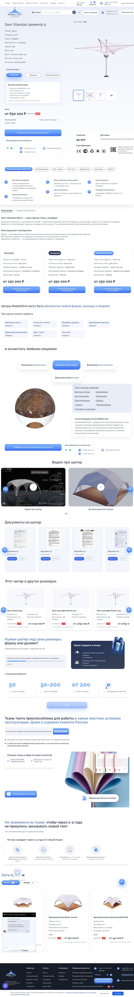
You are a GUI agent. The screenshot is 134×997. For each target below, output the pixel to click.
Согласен (118, 993)
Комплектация (42, 169)
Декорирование (103, 405)
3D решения (30, 986)
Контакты (61, 3)
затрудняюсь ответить (116, 691)
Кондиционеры (82, 396)
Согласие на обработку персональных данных (87, 986)
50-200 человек (50, 691)
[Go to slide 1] (66, 513)
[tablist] (18, 210)
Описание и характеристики (18, 169)
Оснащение (47, 979)
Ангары (29, 883)
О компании (44, 3)
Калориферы (102, 392)
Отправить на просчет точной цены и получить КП (33, 447)
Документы (85, 169)
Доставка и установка (85, 409)
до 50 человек (18, 691)
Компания (61, 972)
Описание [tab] (7, 210)
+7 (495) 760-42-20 (30, 152)
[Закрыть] (33, 914)
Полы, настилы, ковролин (86, 387)
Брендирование (82, 400)
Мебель (99, 400)
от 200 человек (82, 691)
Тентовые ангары (48, 976)
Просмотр (12, 558)
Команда (53, 3)
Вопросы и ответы (32, 3)
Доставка (99, 169)
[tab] (33, 365)
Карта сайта (47, 986)
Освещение (101, 396)
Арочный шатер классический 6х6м (110, 917)
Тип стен (71, 169)
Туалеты (78, 405)
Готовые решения (17, 3)
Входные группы (82, 392)
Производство (63, 979)
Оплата (111, 169)
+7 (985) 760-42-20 (30, 148)
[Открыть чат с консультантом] (5, 986)
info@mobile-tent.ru (53, 148)
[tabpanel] (67, 228)
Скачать (22, 558)
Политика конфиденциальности (82, 972)
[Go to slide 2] (68, 513)
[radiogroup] (67, 687)
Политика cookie (77, 983)
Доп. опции (58, 169)
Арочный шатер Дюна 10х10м (63, 917)
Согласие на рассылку (79, 979)
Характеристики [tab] (26, 210)
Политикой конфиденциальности (76, 992)
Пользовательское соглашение (82, 976)
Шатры (9, 883)
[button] (67, 921)
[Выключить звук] (32, 914)
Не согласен (104, 993)
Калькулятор (47, 983)
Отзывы (7, 3)
